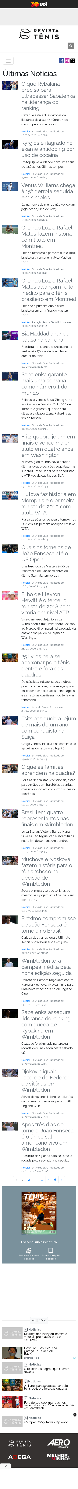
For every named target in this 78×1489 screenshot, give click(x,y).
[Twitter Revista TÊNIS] (72, 60)
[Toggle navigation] (8, 61)
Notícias (25, 131)
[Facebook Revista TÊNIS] (61, 60)
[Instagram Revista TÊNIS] (66, 60)
